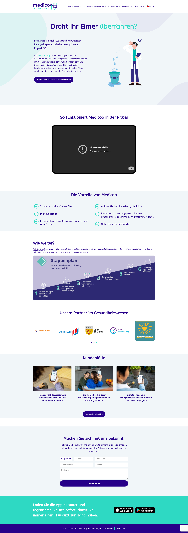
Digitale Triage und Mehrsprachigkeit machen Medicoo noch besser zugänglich (136, 398)
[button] (91, 342)
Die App (114, 6)
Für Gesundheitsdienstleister (95, 6)
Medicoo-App (44, 55)
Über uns (138, 6)
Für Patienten (73, 6)
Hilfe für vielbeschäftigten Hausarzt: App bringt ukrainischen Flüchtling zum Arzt (94, 398)
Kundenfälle (127, 6)
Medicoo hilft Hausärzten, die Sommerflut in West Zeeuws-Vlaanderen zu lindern (52, 398)
